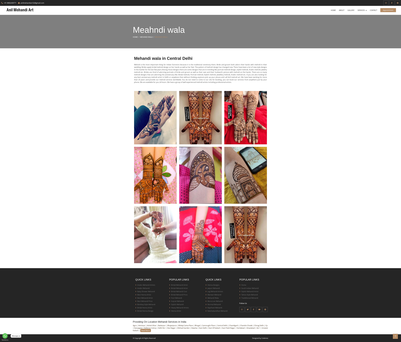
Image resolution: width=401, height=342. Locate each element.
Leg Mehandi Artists (215, 291)
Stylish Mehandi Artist (249, 291)
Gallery (351, 10)
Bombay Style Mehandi (146, 304)
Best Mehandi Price (144, 301)
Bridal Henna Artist (144, 308)
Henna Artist (176, 311)
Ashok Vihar (152, 325)
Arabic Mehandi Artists (146, 285)
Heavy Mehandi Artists (180, 308)
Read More (145, 330)
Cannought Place (209, 325)
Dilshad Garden (183, 328)
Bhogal (198, 325)
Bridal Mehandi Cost (179, 291)
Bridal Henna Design (145, 311)
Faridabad (241, 328)
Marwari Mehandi (214, 295)
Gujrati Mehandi (177, 301)
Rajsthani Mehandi (214, 308)
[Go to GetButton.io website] (5, 340)
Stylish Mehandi (177, 304)
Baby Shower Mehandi (146, 291)
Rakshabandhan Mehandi (217, 311)
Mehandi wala (146, 37)
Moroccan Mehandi (215, 301)
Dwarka (194, 328)
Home (333, 10)
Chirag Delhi (259, 325)
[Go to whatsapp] (5, 336)
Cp (266, 325)
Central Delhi (222, 325)
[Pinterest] (397, 2)
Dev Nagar (171, 328)
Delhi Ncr (162, 328)
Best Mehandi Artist (145, 298)
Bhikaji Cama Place (185, 325)
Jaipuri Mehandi (213, 288)
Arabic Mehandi (143, 288)
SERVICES (361, 10)
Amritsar (142, 325)
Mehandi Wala (213, 298)
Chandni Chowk (246, 325)
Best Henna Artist (144, 295)
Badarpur (162, 325)
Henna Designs (213, 285)
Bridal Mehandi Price (179, 295)
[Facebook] (391, 2)
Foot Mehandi (176, 298)
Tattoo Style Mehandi (249, 295)
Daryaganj (138, 328)
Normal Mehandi (214, 304)
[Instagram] (385, 2)
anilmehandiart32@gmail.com (32, 3)
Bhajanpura (172, 325)
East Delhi (203, 328)
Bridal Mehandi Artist (179, 285)
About (341, 10)
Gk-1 (259, 328)
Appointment (388, 10)
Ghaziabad (250, 328)
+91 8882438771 (10, 3)
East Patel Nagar (228, 328)
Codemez (264, 338)
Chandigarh (234, 325)
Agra (135, 325)
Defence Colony (150, 328)
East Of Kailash (215, 328)
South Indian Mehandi (250, 288)
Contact (373, 10)
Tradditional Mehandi (249, 298)
